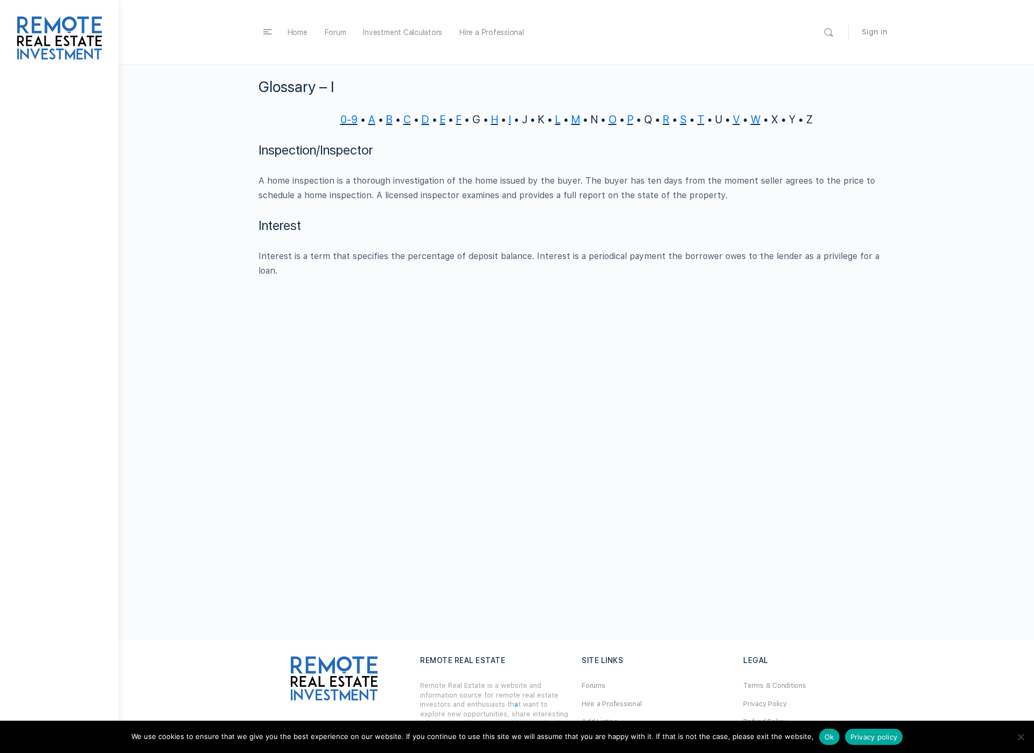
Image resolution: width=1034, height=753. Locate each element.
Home (298, 32)
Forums (593, 685)
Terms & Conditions (774, 685)
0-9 (349, 119)
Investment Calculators (402, 32)
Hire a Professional (491, 32)
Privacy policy (874, 737)
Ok (829, 737)
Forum (335, 32)
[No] (1020, 736)
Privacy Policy (765, 704)
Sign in (875, 31)
